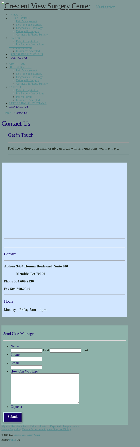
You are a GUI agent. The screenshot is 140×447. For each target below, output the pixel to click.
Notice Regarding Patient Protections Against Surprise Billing (36, 429)
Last (85, 350)
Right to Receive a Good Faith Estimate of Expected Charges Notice (40, 426)
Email (15, 363)
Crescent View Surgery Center (27, 435)
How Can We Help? (24, 371)
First (46, 350)
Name (15, 346)
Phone (15, 354)
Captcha (16, 407)
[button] (103, 7)
